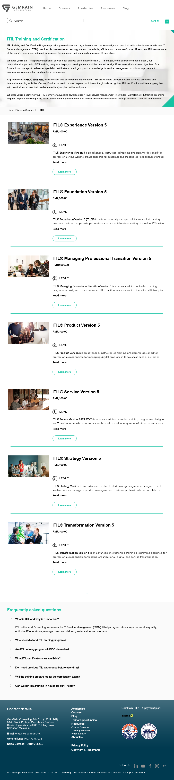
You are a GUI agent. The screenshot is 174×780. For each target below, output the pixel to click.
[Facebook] (150, 766)
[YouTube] (143, 766)
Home (11, 110)
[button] (109, 8)
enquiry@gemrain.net (28, 733)
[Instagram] (157, 766)
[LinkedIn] (136, 766)
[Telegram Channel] (164, 766)
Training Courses (25, 110)
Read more (59, 162)
